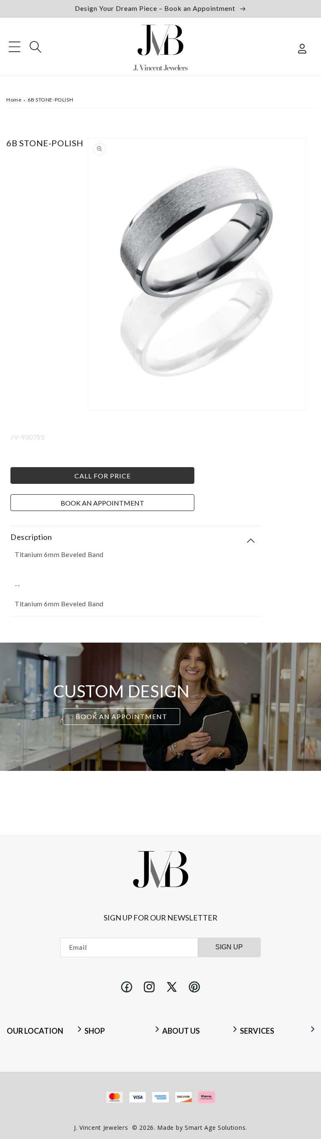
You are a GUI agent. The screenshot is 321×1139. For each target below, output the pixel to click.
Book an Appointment (102, 503)
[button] (14, 47)
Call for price (102, 476)
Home (13, 100)
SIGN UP (229, 947)
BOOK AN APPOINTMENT (121, 716)
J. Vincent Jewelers (101, 1127)
